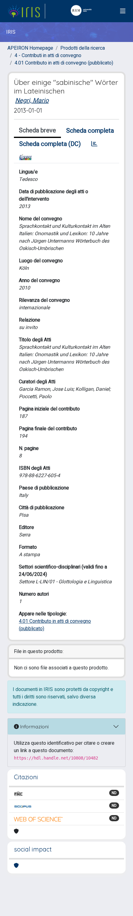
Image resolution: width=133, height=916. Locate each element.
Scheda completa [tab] (90, 130)
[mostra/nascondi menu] (123, 11)
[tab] (94, 144)
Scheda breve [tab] (37, 130)
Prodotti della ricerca (82, 48)
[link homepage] (26, 11)
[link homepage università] (83, 11)
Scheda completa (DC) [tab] (50, 143)
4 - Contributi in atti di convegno (48, 55)
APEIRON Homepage (30, 48)
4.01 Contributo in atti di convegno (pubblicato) (64, 63)
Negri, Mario (32, 100)
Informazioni (34, 726)
